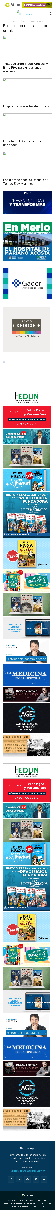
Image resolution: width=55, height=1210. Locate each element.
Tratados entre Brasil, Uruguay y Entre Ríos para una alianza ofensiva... (25, 67)
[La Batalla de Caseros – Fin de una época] (27, 125)
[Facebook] (11, 1179)
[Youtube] (44, 1179)
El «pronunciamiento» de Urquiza (26, 106)
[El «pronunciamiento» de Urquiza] (27, 90)
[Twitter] (36, 1179)
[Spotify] (27, 1179)
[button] (5, 14)
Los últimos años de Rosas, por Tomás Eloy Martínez (25, 181)
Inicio (5, 21)
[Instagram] (19, 1179)
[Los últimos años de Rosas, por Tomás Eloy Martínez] (27, 164)
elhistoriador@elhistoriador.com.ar (28, 1170)
